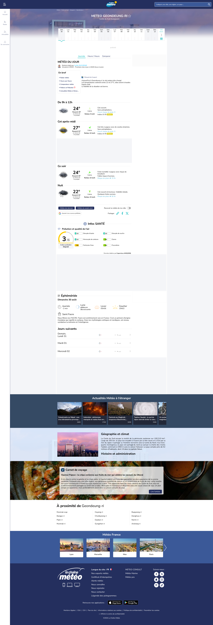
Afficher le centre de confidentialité (112, 614)
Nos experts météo (99, 573)
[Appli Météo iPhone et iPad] (115, 602)
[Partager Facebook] (122, 213)
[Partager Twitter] (127, 213)
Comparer (106, 56)
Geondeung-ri (79, 10)
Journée (81, 56)
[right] (164, 411)
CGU (79, 610)
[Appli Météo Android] (131, 602)
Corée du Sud (64, 10)
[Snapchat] (156, 579)
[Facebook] (156, 574)
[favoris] (129, 15)
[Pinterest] (156, 585)
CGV (84, 610)
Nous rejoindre (97, 588)
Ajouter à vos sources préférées (71, 213)
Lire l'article (155, 491)
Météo (58, 10)
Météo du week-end (85, 208)
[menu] (5, 4)
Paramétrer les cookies (151, 610)
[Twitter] (162, 574)
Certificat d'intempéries (101, 577)
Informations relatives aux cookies (109, 610)
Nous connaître (98, 584)
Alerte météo (97, 580)
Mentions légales (69, 610)
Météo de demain (66, 208)
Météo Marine (131, 573)
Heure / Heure (94, 56)
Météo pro (130, 577)
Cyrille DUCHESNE (80, 65)
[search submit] (209, 4)
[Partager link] (117, 213)
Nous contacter (98, 592)
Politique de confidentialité (132, 610)
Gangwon (72, 10)
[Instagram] (162, 579)
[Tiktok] (162, 585)
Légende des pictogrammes (103, 595)
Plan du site (92, 610)
